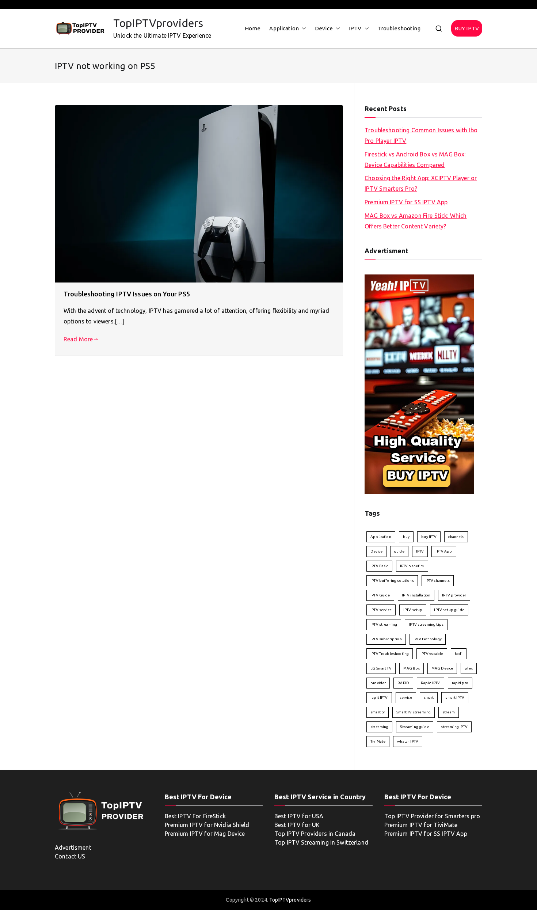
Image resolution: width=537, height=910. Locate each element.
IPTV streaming (383, 624)
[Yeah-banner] (419, 383)
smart (429, 697)
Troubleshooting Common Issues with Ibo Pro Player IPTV (421, 135)
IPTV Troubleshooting (389, 654)
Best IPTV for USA (299, 816)
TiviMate (377, 741)
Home (253, 28)
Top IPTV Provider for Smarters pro (432, 816)
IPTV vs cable (431, 654)
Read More (78, 339)
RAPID (403, 683)
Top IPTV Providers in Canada (314, 833)
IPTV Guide (380, 595)
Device (324, 28)
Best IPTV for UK (297, 825)
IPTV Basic (379, 566)
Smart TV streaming (413, 712)
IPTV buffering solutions (392, 581)
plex (469, 668)
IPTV (355, 28)
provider (378, 683)
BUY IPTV (466, 28)
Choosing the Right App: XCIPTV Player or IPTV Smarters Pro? (421, 183)
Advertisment (73, 847)
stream (448, 712)
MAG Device (442, 668)
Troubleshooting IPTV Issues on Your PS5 (127, 293)
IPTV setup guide (449, 610)
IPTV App (443, 551)
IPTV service (381, 610)
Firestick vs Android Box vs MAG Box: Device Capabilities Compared (415, 159)
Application (284, 28)
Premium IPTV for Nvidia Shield (207, 825)
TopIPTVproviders (158, 23)
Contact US (70, 856)
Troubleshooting (399, 28)
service (406, 697)
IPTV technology (428, 639)
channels (456, 537)
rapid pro (460, 683)
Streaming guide (414, 727)
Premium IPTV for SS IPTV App (406, 202)
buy (406, 537)
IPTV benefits (412, 566)
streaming (379, 727)
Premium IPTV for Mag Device (205, 833)
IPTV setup (413, 610)
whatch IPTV (407, 741)
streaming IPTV (454, 727)
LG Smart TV (381, 668)
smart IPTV (454, 697)
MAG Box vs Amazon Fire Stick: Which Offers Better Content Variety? (415, 221)
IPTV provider (454, 595)
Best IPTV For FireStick (195, 816)
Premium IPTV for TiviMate (421, 825)
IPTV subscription (386, 639)
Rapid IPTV (430, 683)
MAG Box (411, 668)
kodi (458, 654)
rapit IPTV (379, 697)
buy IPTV (429, 537)
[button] (302, 28)
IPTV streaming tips (426, 624)
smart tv (377, 712)
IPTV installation (416, 595)
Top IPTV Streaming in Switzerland (321, 842)
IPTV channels (438, 581)
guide (399, 551)
